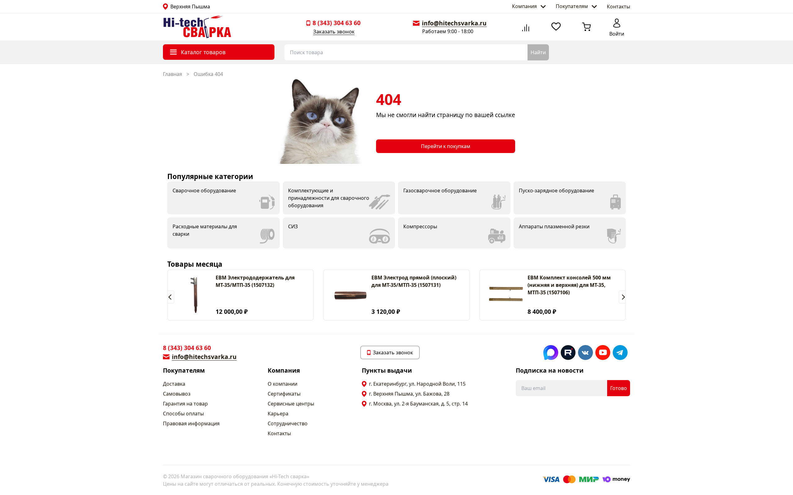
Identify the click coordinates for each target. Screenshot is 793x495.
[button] (170, 297)
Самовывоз (177, 393)
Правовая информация (191, 423)
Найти (538, 52)
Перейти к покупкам (445, 146)
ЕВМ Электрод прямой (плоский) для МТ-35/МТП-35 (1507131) (413, 281)
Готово (618, 388)
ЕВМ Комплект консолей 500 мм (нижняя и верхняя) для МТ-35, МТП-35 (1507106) (569, 285)
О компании (282, 383)
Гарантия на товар (185, 403)
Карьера (278, 413)
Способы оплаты (183, 413)
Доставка (174, 383)
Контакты (618, 6)
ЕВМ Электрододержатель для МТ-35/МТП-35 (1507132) (255, 281)
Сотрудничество (288, 423)
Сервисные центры (291, 403)
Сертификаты (284, 393)
